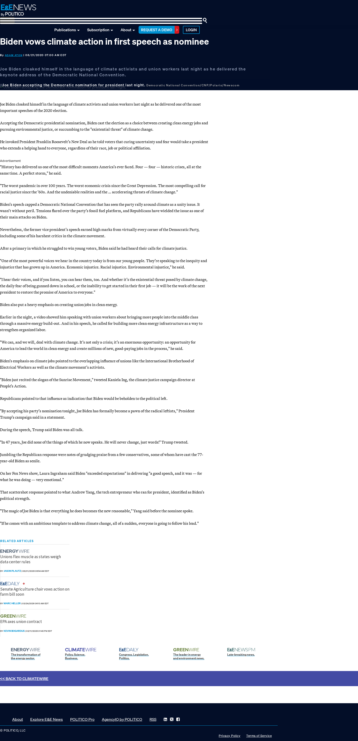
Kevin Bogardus (14, 630)
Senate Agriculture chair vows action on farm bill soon (34, 591)
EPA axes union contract (21, 621)
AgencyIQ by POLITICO (122, 719)
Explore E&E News (46, 719)
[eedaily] (11, 583)
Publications (65, 29)
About (126, 29)
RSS (153, 719)
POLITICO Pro (82, 719)
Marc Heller (12, 603)
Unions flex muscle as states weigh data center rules (30, 559)
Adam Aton (13, 55)
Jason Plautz (12, 571)
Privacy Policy (229, 736)
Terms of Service (259, 736)
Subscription (98, 29)
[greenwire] (14, 616)
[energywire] (15, 551)
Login (191, 29)
